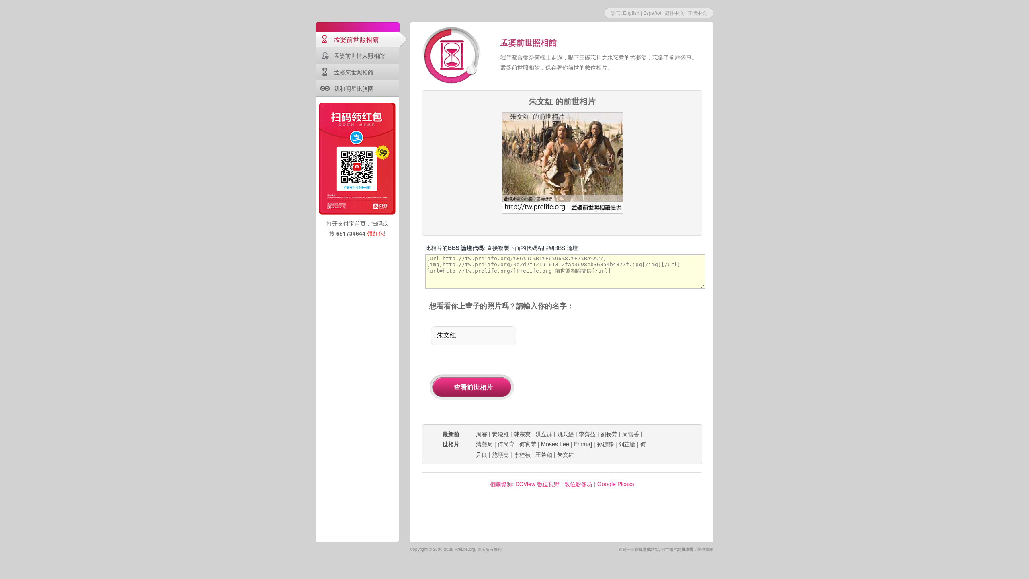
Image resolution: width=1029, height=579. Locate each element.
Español (652, 12)
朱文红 (565, 454)
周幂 (481, 434)
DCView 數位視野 (537, 484)
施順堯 (500, 454)
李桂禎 (522, 454)
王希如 (543, 454)
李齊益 (587, 434)
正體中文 (697, 12)
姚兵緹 (565, 434)
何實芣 (527, 444)
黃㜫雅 (500, 434)
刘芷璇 (627, 444)
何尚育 (506, 444)
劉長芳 (609, 434)
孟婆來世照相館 (353, 72)
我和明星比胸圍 (353, 88)
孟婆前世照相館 (356, 39)
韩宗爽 (522, 434)
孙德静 (605, 444)
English (631, 12)
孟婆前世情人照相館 (359, 55)
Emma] (583, 444)
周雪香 (630, 434)
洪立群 (543, 434)
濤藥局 (484, 444)
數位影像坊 (578, 484)
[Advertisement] (618, 368)
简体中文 (674, 12)
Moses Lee (555, 444)
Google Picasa (615, 484)
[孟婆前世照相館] (452, 56)
